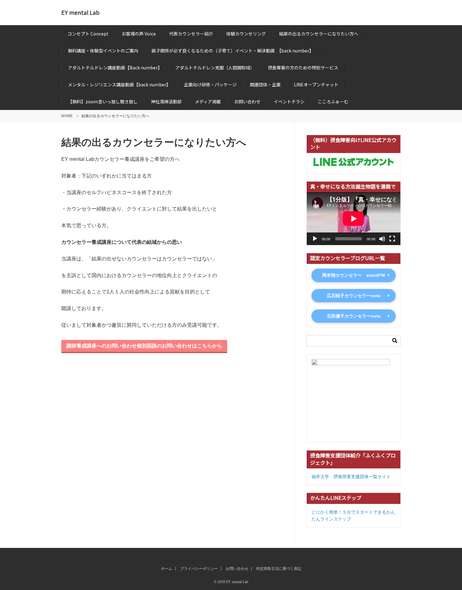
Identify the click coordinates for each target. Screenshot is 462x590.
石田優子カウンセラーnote (354, 316)
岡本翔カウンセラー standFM (353, 275)
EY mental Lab (80, 12)
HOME (67, 116)
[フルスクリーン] (392, 239)
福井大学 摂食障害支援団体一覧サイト (351, 476)
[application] (353, 218)
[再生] (315, 239)
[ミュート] (382, 239)
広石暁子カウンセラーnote (354, 295)
